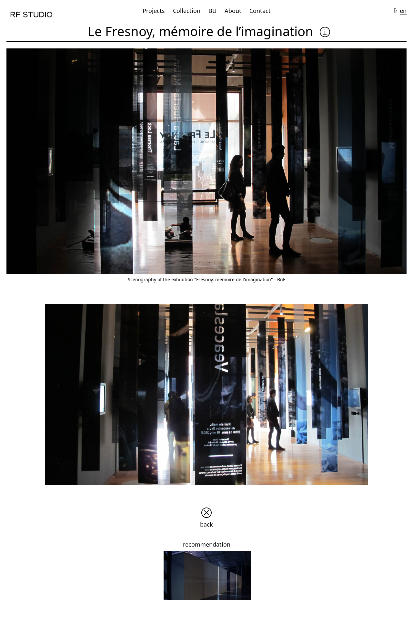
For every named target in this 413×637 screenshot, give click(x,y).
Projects (154, 11)
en (403, 11)
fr (395, 11)
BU (212, 11)
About (233, 11)
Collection (186, 11)
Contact (260, 11)
